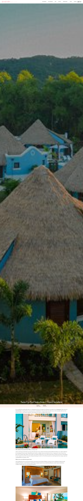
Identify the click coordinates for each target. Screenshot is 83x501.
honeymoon (59, 409)
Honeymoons (41, 399)
